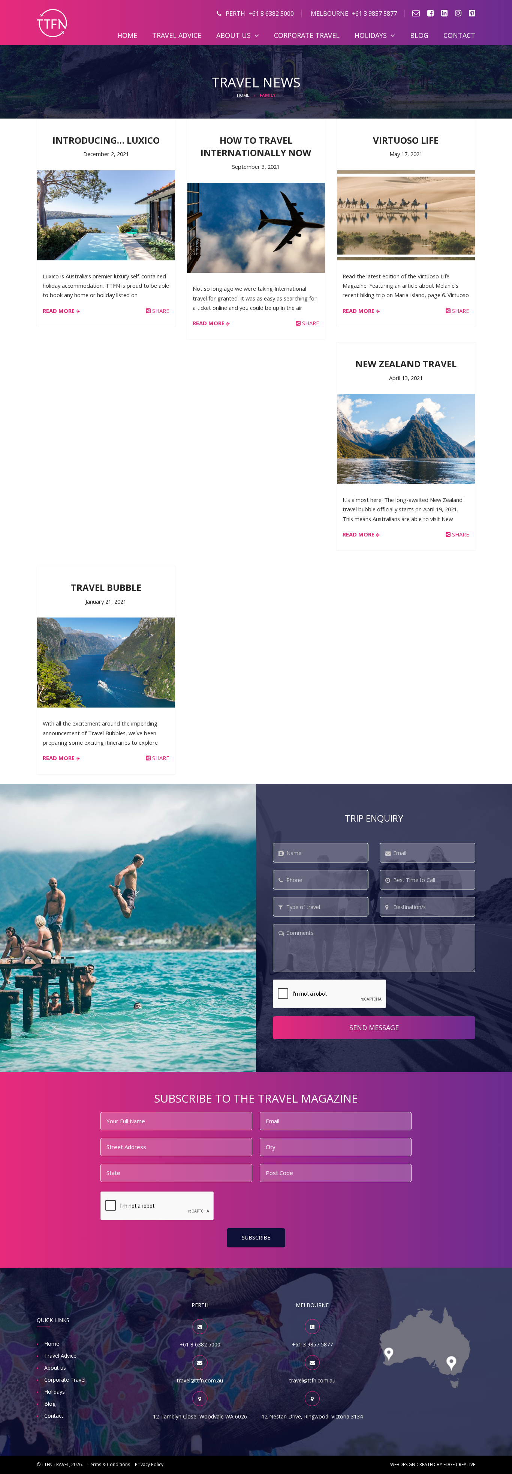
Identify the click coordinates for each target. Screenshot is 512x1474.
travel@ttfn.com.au (200, 1380)
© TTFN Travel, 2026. (60, 1464)
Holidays (371, 35)
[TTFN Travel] (52, 22)
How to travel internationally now (256, 146)
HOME (243, 95)
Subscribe (256, 1237)
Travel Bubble (106, 587)
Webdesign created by (432, 1464)
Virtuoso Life (406, 140)
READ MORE (59, 310)
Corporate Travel (307, 35)
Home (127, 35)
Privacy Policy (149, 1464)
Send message (374, 1027)
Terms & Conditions (109, 1464)
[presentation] (330, 994)
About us (233, 35)
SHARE (160, 310)
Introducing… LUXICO (106, 140)
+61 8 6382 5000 (260, 13)
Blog (419, 35)
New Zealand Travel (406, 364)
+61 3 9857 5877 (354, 13)
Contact (459, 35)
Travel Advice (176, 35)
